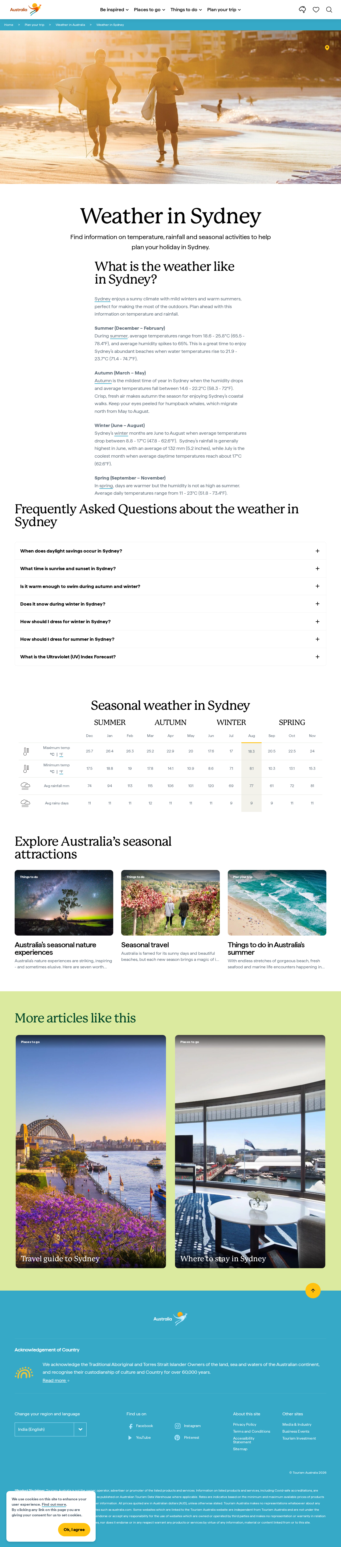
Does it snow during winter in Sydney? (62, 604)
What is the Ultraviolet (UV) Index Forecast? (68, 656)
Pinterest (191, 1437)
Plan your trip (34, 25)
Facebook (144, 1426)
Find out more (54, 1504)
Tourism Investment (299, 1438)
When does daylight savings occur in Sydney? (71, 551)
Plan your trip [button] (221, 9)
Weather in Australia (70, 25)
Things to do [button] (183, 9)
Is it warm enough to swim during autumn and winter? (80, 586)
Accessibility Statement (243, 1440)
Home (8, 25)
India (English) (31, 1429)
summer (119, 336)
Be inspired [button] (112, 9)
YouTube (143, 1437)
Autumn (103, 380)
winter (121, 433)
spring (106, 485)
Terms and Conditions (251, 1431)
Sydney (103, 298)
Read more (55, 1380)
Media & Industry (297, 1424)
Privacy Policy (244, 1424)
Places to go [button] (147, 9)
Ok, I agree (74, 1529)
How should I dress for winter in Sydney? (65, 621)
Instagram (192, 1426)
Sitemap (240, 1449)
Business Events (295, 1431)
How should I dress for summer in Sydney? (67, 639)
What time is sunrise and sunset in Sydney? (68, 568)
